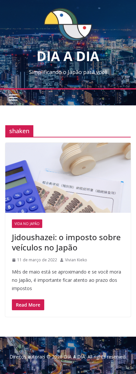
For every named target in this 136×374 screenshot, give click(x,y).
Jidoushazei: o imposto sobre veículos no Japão (66, 242)
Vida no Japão (27, 223)
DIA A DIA (68, 56)
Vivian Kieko (76, 260)
